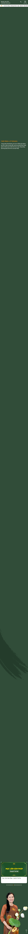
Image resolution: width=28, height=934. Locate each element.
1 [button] (6, 884)
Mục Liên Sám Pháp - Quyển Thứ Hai (11, 878)
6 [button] (13, 884)
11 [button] (20, 884)
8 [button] (16, 884)
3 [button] (9, 884)
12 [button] (21, 884)
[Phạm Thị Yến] (5, 2)
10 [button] (18, 884)
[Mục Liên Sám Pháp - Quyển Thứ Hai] (14, 869)
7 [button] (14, 884)
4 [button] (10, 884)
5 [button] (12, 884)
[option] (14, 872)
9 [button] (17, 884)
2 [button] (8, 884)
